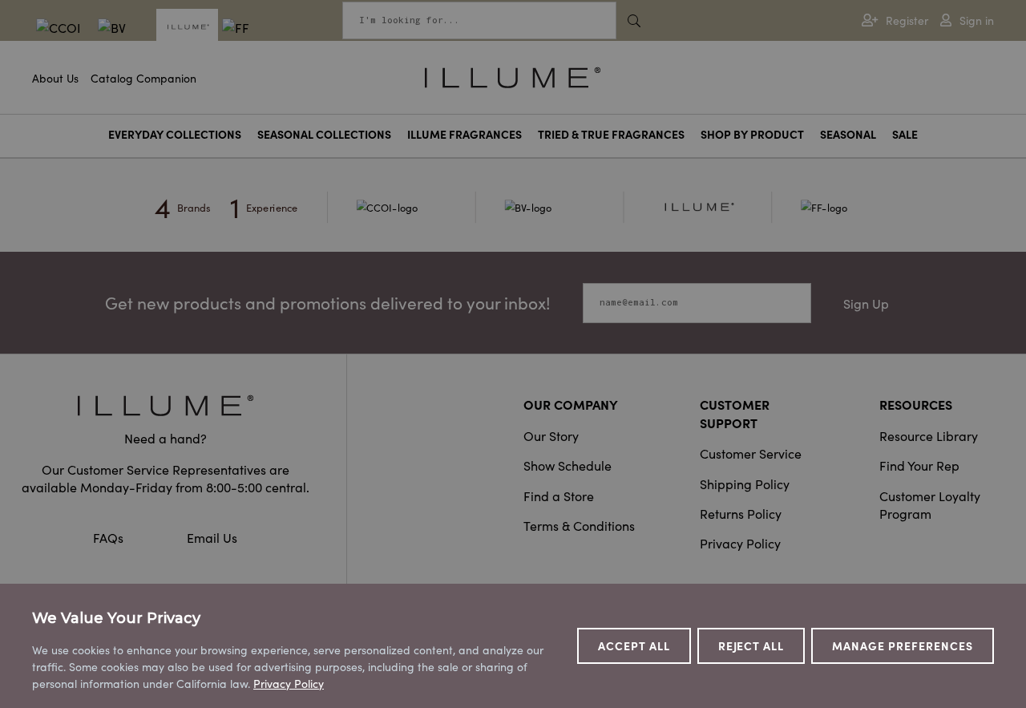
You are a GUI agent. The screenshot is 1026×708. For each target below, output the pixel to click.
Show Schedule (567, 465)
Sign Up (866, 303)
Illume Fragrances (464, 134)
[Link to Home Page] (512, 75)
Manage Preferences (902, 645)
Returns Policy (741, 513)
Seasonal (848, 134)
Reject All (751, 645)
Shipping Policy (745, 483)
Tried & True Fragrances (611, 134)
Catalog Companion (143, 78)
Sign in (976, 20)
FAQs (110, 537)
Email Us (212, 537)
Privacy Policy (740, 543)
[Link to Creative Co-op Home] (165, 405)
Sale (905, 134)
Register (907, 20)
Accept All (634, 645)
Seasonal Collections (324, 134)
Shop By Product (752, 134)
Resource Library (928, 435)
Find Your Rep (919, 465)
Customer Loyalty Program (929, 504)
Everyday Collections (174, 134)
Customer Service (751, 453)
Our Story (551, 435)
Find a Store (558, 495)
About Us (55, 78)
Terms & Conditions (579, 525)
